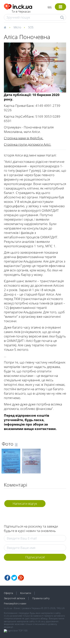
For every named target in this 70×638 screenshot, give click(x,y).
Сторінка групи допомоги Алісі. (27, 144)
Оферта (8, 593)
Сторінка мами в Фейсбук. (23, 138)
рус (50, 6)
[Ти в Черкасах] (18, 6)
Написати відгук (25, 503)
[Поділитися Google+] (21, 578)
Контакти (25, 593)
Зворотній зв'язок (14, 598)
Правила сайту (41, 598)
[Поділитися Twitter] (14, 578)
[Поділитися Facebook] (7, 578)
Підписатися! (35, 557)
